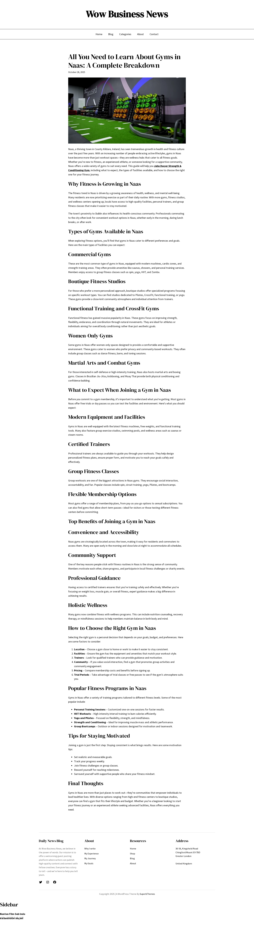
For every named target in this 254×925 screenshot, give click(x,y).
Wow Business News (127, 13)
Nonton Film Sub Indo (12, 914)
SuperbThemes (147, 893)
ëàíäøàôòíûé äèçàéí (11, 918)
